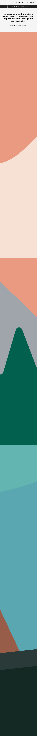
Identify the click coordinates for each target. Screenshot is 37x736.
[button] (3, 2)
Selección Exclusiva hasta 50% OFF (19, 6)
